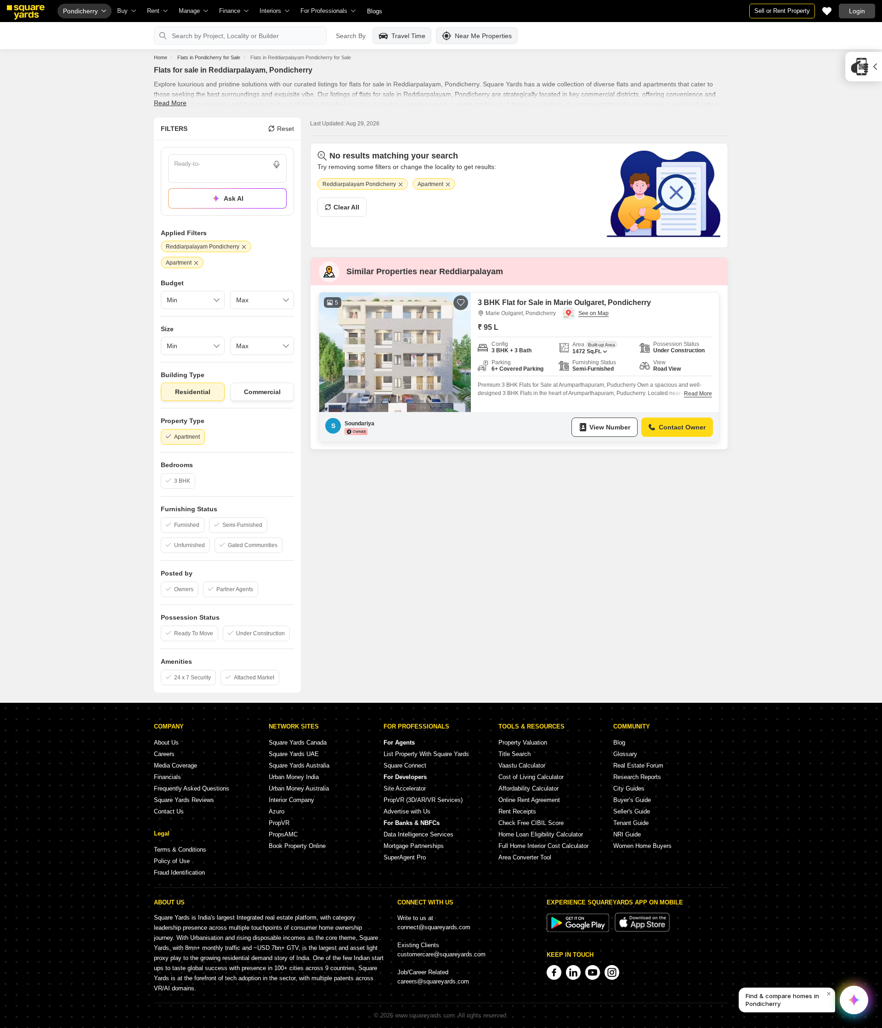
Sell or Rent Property (782, 10)
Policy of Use (172, 861)
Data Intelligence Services (418, 834)
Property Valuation (522, 742)
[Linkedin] (573, 972)
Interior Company (291, 799)
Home (160, 57)
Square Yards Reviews (184, 799)
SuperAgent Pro (405, 857)
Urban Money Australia (299, 788)
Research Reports (637, 777)
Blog (619, 742)
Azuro (276, 811)
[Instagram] (612, 972)
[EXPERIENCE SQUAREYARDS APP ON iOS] (642, 929)
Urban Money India (294, 777)
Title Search (514, 754)
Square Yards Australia (299, 765)
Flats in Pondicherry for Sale (208, 57)
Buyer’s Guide (632, 799)
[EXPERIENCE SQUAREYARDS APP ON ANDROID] (579, 929)
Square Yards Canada (298, 742)
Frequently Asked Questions (191, 788)
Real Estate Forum (638, 765)
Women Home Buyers (642, 845)
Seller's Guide (631, 811)
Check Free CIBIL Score (531, 822)
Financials (167, 777)
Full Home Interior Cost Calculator (543, 845)
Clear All (346, 207)
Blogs (374, 11)
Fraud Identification (179, 872)
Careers (164, 754)
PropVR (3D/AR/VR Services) (423, 799)
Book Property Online (297, 845)
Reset (285, 128)
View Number (609, 427)
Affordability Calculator (528, 788)
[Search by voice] (276, 164)
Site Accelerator (405, 788)
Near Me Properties (483, 36)
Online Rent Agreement (529, 799)
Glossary (625, 754)
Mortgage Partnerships (414, 845)
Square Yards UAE (294, 754)
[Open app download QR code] (863, 66)
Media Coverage (175, 765)
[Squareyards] (26, 12)
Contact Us (169, 811)
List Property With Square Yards (426, 754)
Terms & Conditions (180, 849)
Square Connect (405, 765)
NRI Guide (627, 834)
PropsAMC (283, 834)
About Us (166, 742)
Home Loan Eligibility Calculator (540, 834)
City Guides (629, 788)
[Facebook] (554, 972)
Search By (351, 36)
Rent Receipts (517, 811)
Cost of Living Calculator (531, 777)
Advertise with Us (407, 811)
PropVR (279, 822)
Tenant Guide (631, 822)
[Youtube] (592, 972)
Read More (170, 103)
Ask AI (233, 198)
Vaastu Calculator (521, 765)
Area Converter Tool (524, 857)
